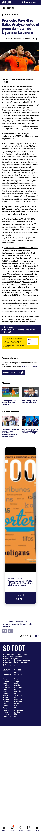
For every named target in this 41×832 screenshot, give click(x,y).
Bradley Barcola (6, 699)
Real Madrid (16, 707)
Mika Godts (7, 687)
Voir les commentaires (11, 372)
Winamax (6, 258)
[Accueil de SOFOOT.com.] (6, 2)
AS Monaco (18, 710)
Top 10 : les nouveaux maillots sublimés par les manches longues (30, 418)
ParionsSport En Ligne (11, 266)
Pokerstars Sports (30, 295)
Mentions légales (11, 659)
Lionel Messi (5, 690)
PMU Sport (17, 261)
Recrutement (10, 665)
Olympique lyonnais (18, 703)
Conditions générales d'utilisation (17, 661)
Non (10, 631)
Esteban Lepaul (6, 703)
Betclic (24, 269)
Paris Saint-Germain (18, 680)
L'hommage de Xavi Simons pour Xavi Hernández (9, 390)
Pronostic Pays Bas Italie (23, 316)
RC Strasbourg (18, 694)
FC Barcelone (18, 699)
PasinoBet (32, 282)
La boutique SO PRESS (13, 657)
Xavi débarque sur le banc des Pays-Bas (29, 389)
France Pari (16, 292)
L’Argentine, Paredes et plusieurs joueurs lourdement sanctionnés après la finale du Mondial (10, 421)
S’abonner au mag (29, 2)
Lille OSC (17, 716)
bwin (4, 279)
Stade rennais (17, 684)
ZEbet (12, 209)
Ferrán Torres (5, 707)
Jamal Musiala (6, 684)
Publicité (8, 663)
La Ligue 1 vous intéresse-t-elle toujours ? (17, 625)
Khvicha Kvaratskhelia (8, 715)
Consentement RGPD (24, 663)
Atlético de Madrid (18, 713)
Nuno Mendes (6, 680)
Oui (4, 631)
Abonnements (10, 655)
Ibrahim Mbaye (6, 711)
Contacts (23, 655)
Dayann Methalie (6, 694)
